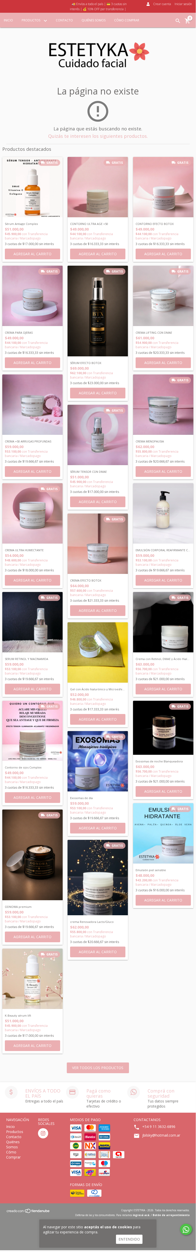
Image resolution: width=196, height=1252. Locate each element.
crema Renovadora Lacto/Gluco (92, 921)
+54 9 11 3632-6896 (158, 1126)
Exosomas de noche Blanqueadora (159, 761)
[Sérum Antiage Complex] (32, 187)
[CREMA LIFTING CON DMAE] (163, 296)
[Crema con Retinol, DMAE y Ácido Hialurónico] (163, 622)
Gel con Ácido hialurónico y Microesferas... (97, 689)
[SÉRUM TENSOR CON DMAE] (98, 435)
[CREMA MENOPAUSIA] (163, 404)
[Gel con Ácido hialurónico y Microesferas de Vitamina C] (98, 652)
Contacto (64, 20)
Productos (31, 20)
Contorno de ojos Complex (23, 767)
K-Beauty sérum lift (18, 1015)
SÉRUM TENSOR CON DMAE (88, 471)
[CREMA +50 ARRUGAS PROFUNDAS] (32, 404)
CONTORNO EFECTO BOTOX (155, 223)
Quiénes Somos (94, 20)
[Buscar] (178, 21)
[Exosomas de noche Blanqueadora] (163, 728)
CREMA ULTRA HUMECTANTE (24, 550)
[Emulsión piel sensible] (163, 833)
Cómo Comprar (126, 20)
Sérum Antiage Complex (21, 223)
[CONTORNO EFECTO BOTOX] (163, 187)
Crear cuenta (162, 4)
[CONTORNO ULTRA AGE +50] (98, 187)
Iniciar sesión (183, 4)
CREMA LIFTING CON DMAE (154, 332)
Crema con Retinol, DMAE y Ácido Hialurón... (163, 659)
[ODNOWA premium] (32, 855)
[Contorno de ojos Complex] (32, 731)
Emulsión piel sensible (151, 870)
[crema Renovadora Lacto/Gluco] (98, 877)
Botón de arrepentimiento (171, 1215)
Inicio (8, 20)
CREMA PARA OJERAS (19, 332)
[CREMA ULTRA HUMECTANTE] (32, 513)
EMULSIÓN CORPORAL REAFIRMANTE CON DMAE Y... (163, 550)
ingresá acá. (141, 1215)
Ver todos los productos (97, 1067)
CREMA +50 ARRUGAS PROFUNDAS (28, 441)
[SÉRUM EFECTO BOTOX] (98, 311)
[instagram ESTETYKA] (43, 1133)
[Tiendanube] (28, 1212)
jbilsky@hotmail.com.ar (161, 1135)
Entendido (129, 1239)
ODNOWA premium (18, 906)
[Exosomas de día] (98, 761)
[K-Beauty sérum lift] (32, 979)
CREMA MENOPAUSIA (150, 441)
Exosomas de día (81, 798)
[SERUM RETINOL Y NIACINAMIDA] (32, 622)
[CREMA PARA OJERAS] (32, 296)
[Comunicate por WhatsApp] (186, 1229)
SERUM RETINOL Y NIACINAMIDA (26, 659)
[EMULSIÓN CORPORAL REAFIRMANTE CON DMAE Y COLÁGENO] (163, 513)
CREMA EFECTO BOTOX (85, 580)
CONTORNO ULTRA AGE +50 (89, 223)
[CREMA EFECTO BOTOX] (98, 544)
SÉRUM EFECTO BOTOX (85, 363)
